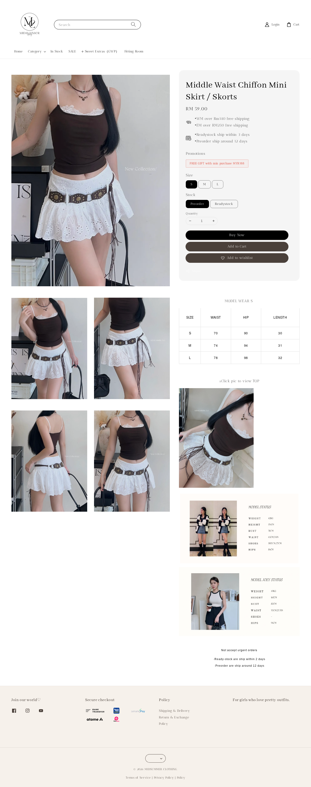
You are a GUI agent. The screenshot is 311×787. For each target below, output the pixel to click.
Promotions (195, 153)
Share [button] (196, 271)
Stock (190, 195)
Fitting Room (134, 51)
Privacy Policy (164, 777)
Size (189, 175)
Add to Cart (237, 246)
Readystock (224, 204)
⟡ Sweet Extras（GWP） (100, 51)
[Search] (133, 24)
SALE (72, 51)
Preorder (197, 204)
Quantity (192, 213)
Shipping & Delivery (174, 711)
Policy (163, 724)
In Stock (57, 51)
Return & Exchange (174, 717)
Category (35, 51)
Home (18, 51)
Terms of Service (138, 777)
